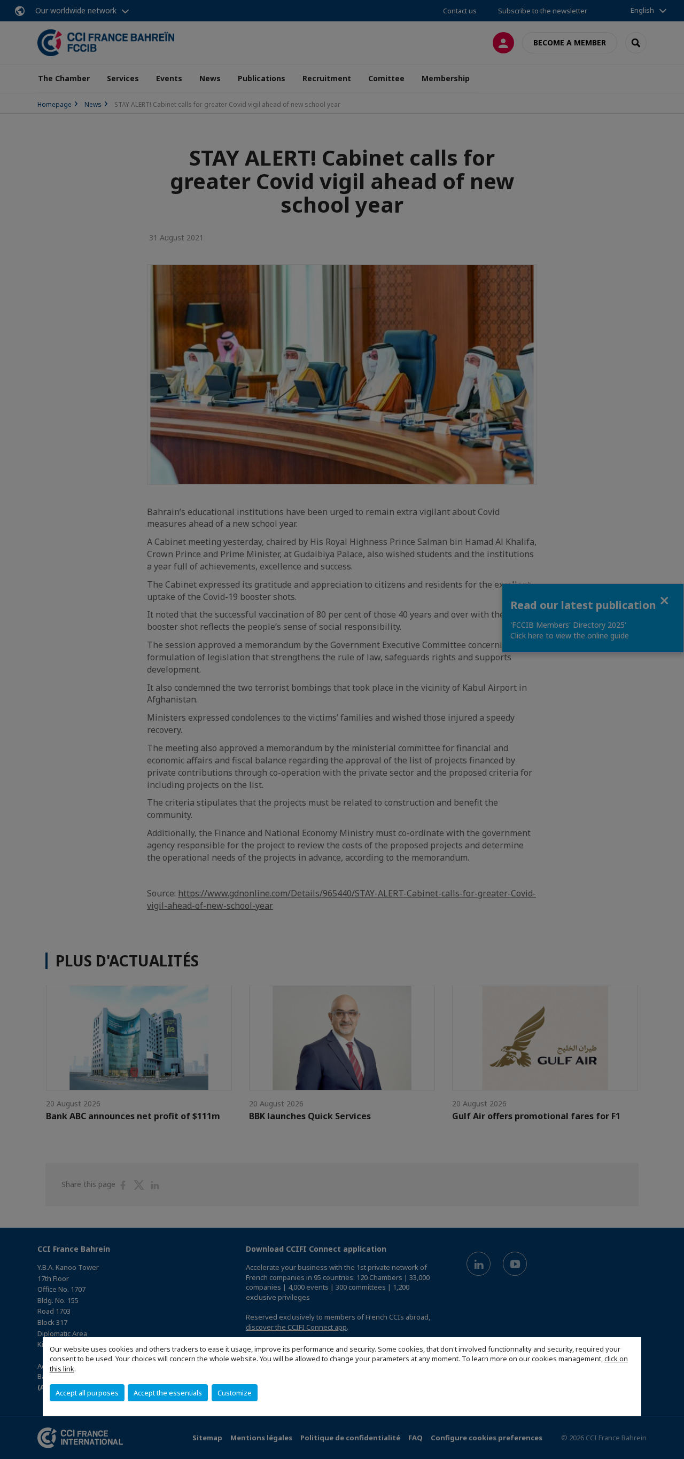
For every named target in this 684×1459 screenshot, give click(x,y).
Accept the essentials (168, 1393)
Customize (234, 1393)
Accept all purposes (87, 1393)
